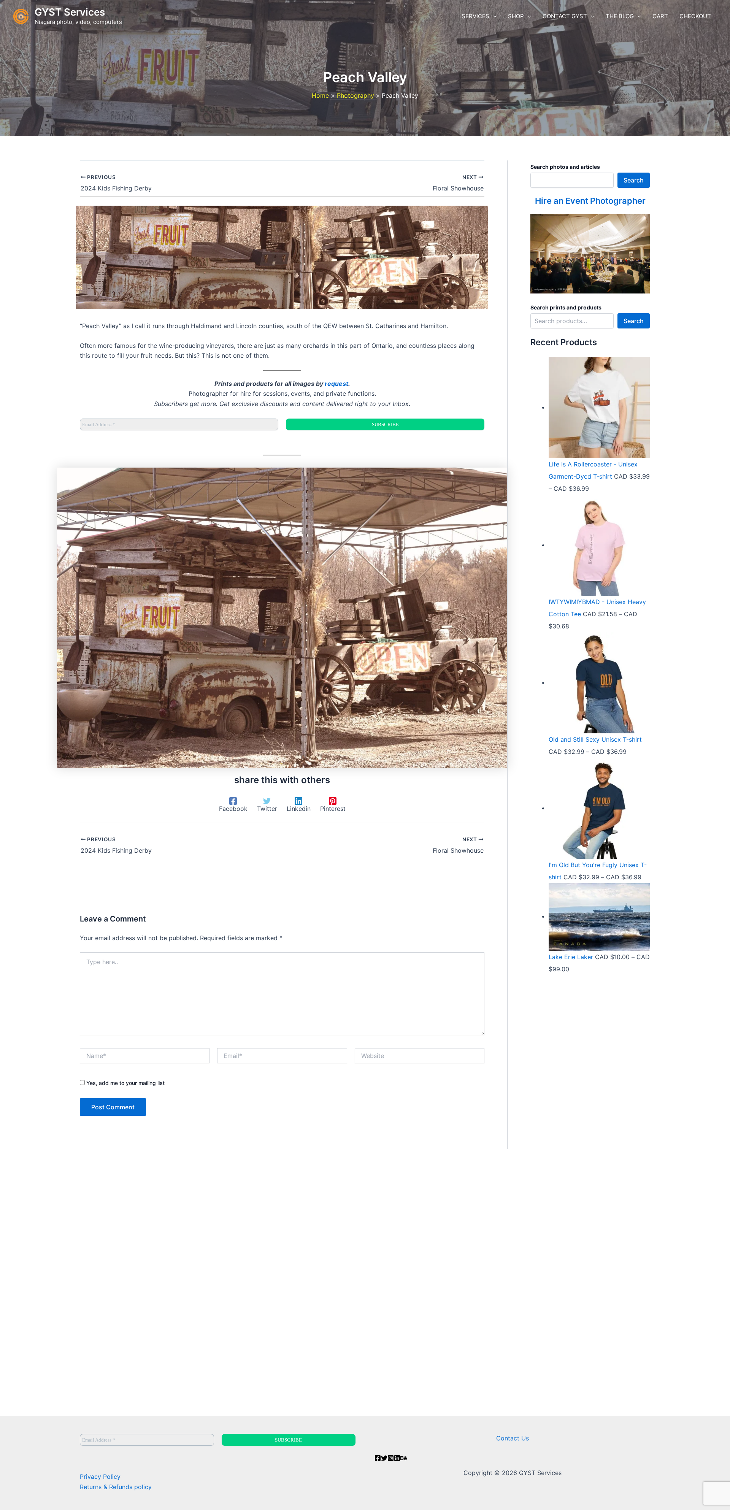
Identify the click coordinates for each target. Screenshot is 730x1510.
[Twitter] (384, 1458)
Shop (516, 16)
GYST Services (70, 12)
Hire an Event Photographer (590, 201)
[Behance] (403, 1458)
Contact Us (512, 1438)
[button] (493, 16)
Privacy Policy (100, 1476)
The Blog (620, 16)
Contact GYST (565, 16)
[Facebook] (378, 1458)
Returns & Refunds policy (116, 1487)
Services (475, 16)
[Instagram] (390, 1458)
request (336, 383)
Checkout (695, 16)
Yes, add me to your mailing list (125, 1083)
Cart (660, 16)
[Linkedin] (397, 1458)
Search (634, 180)
